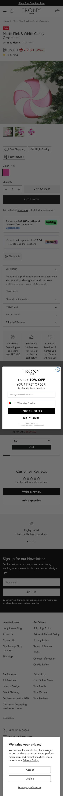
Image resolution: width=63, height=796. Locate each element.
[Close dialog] (58, 370)
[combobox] (12, 403)
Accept (30, 770)
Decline (30, 779)
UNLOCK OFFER (32, 411)
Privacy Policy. (31, 760)
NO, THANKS (31, 417)
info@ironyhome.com (38, 425)
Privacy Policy (33, 423)
